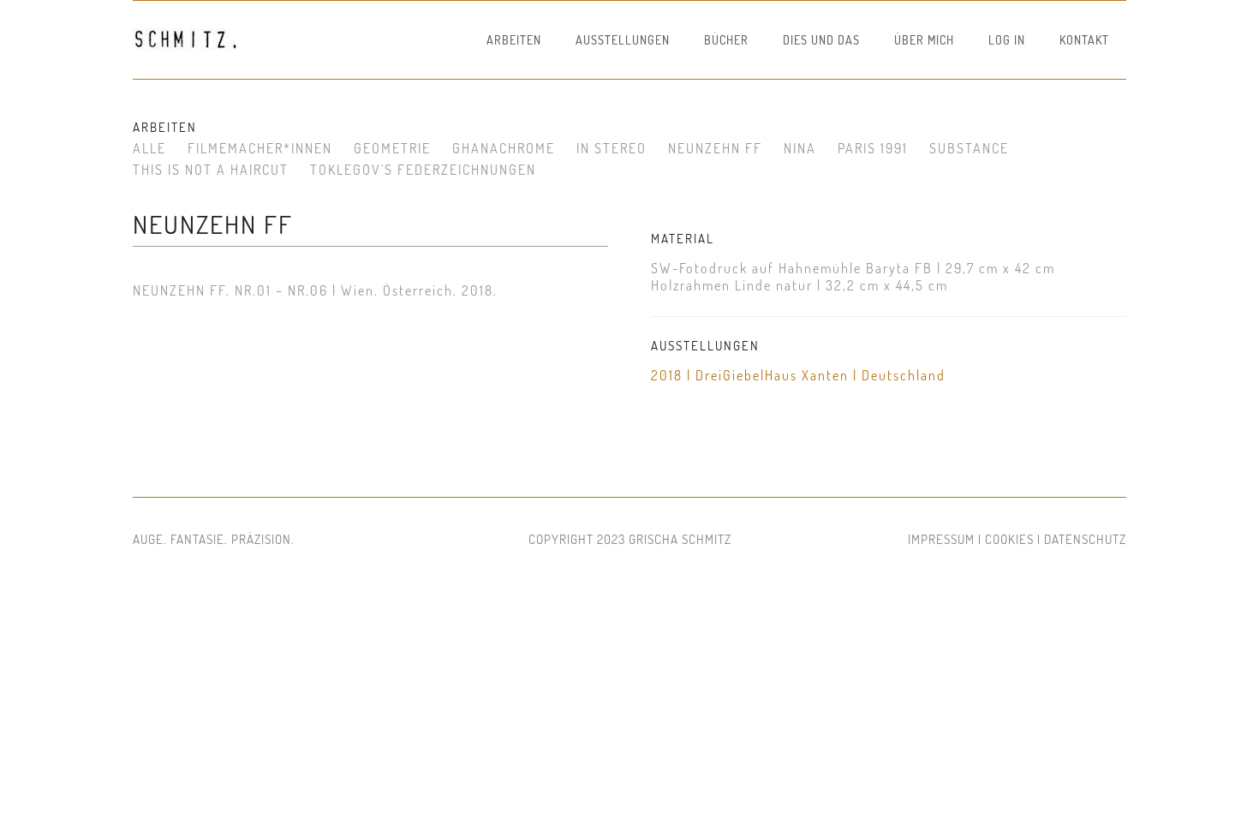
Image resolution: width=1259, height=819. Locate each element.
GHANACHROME (503, 148)
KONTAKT (1084, 40)
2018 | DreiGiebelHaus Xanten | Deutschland (798, 375)
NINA (800, 148)
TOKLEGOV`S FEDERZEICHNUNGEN (423, 169)
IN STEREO (611, 148)
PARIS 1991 (873, 148)
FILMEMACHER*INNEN (260, 148)
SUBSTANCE (969, 148)
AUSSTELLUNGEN (623, 40)
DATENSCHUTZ (1085, 539)
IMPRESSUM (941, 539)
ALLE (149, 148)
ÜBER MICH (924, 40)
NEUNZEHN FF (715, 148)
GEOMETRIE (392, 148)
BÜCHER (726, 40)
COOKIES (1009, 539)
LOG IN (1006, 40)
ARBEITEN (513, 40)
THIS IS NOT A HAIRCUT (211, 169)
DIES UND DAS (821, 40)
